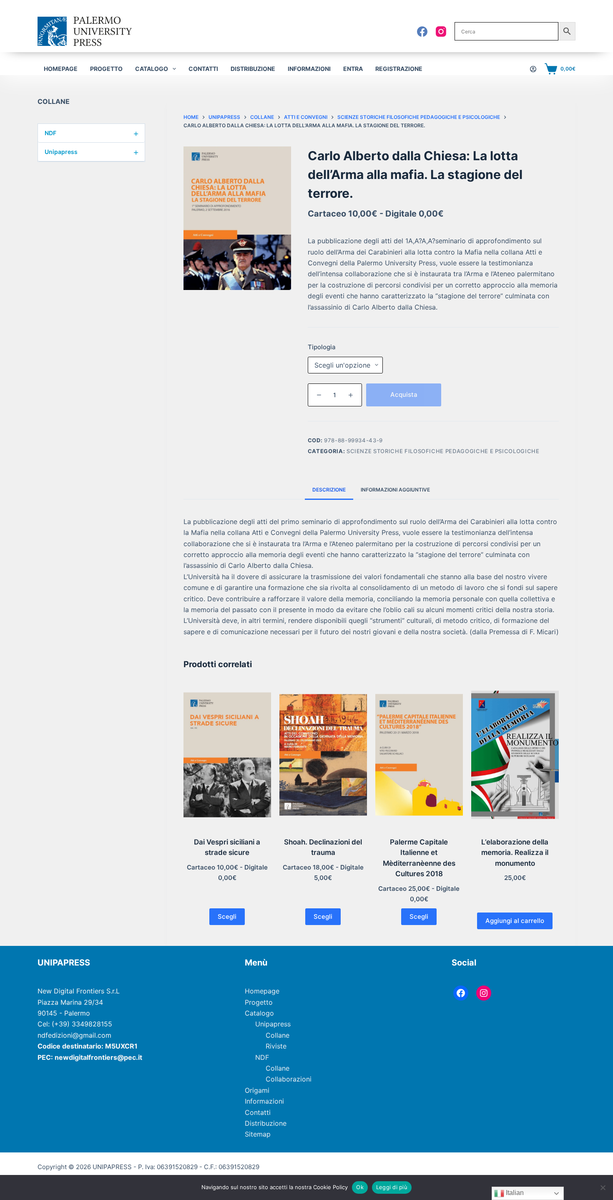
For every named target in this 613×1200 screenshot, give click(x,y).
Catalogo (259, 1013)
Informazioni (309, 68)
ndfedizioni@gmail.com (74, 1035)
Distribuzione (253, 68)
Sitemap (258, 1134)
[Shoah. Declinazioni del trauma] (323, 755)
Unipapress (92, 151)
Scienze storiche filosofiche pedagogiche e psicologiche (443, 451)
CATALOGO (151, 68)
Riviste (276, 1046)
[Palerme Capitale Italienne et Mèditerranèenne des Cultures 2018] (419, 755)
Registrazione (398, 68)
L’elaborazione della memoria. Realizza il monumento (514, 852)
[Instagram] (441, 31)
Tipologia (322, 347)
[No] (602, 1187)
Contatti (203, 68)
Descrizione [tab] (329, 490)
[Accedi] (533, 69)
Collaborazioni (289, 1079)
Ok (360, 1187)
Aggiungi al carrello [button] (514, 921)
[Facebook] (422, 31)
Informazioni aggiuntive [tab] (395, 490)
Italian (514, 1192)
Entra (353, 68)
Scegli (227, 916)
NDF (92, 133)
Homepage (61, 68)
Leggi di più (391, 1187)
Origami (257, 1090)
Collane (277, 1035)
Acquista (403, 394)
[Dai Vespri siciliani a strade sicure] (227, 755)
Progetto (106, 68)
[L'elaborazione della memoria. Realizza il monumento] (515, 755)
